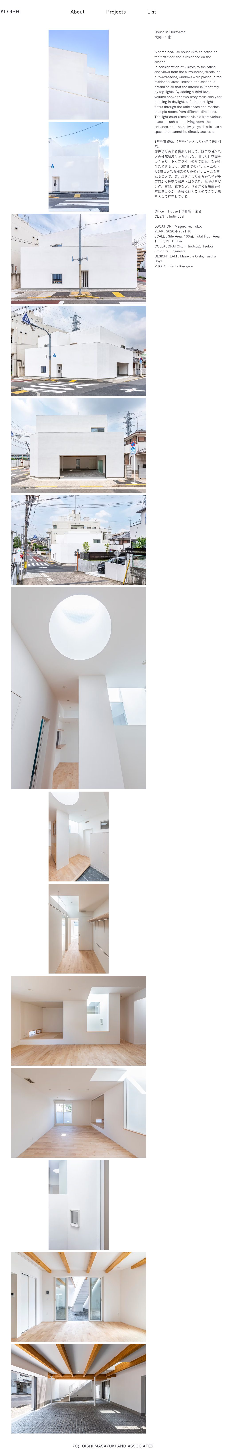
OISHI (14, 11)
